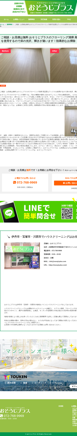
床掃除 (74, 410)
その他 (74, 425)
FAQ (69, 19)
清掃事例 (31, 19)
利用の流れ (56, 19)
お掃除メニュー (18, 19)
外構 (73, 417)
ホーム (6, 19)
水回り (74, 421)
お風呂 (74, 414)
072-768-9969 (27, 182)
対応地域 (44, 19)
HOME (61, 406)
